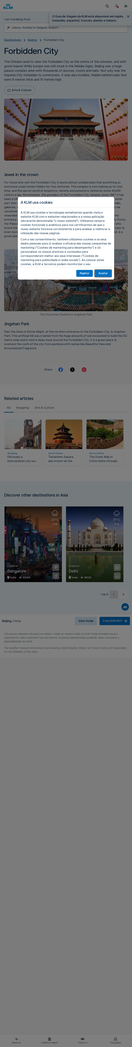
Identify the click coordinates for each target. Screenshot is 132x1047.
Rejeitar (84, 273)
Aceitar (103, 273)
